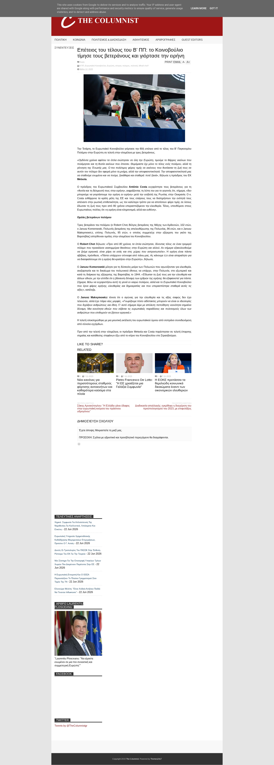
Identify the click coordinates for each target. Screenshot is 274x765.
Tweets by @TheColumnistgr (71, 725)
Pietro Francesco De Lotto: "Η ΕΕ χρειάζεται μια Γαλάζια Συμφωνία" (134, 383)
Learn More (198, 8)
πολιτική (134, 66)
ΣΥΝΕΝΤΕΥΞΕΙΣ (64, 47)
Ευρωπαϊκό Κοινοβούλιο (95, 66)
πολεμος (126, 66)
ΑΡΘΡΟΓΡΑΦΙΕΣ (165, 39)
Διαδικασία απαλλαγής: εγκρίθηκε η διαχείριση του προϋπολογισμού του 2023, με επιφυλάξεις (163, 407)
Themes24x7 (156, 759)
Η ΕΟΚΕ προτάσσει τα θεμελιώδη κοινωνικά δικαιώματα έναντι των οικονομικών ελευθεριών (171, 385)
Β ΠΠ (81, 66)
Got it (214, 8)
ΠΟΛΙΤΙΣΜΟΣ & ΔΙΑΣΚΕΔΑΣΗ (109, 39)
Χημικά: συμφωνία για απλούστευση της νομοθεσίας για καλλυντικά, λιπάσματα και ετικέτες (75, 526)
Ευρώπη (110, 66)
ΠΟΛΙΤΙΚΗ (61, 39)
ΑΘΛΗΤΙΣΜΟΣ (141, 39)
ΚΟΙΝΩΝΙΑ (79, 39)
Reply (82, 62)
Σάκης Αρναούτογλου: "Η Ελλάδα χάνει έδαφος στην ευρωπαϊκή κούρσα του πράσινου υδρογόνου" (103, 408)
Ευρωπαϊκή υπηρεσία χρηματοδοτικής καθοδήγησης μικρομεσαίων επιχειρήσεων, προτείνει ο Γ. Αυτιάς (75, 540)
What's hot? (144, 66)
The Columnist (132, 759)
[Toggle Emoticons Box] (79, 444)
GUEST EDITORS (192, 39)
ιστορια (118, 66)
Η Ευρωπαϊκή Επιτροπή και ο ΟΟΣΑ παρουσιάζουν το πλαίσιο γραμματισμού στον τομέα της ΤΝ (76, 578)
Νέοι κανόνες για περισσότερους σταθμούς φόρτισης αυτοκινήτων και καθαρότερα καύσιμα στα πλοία (94, 386)
